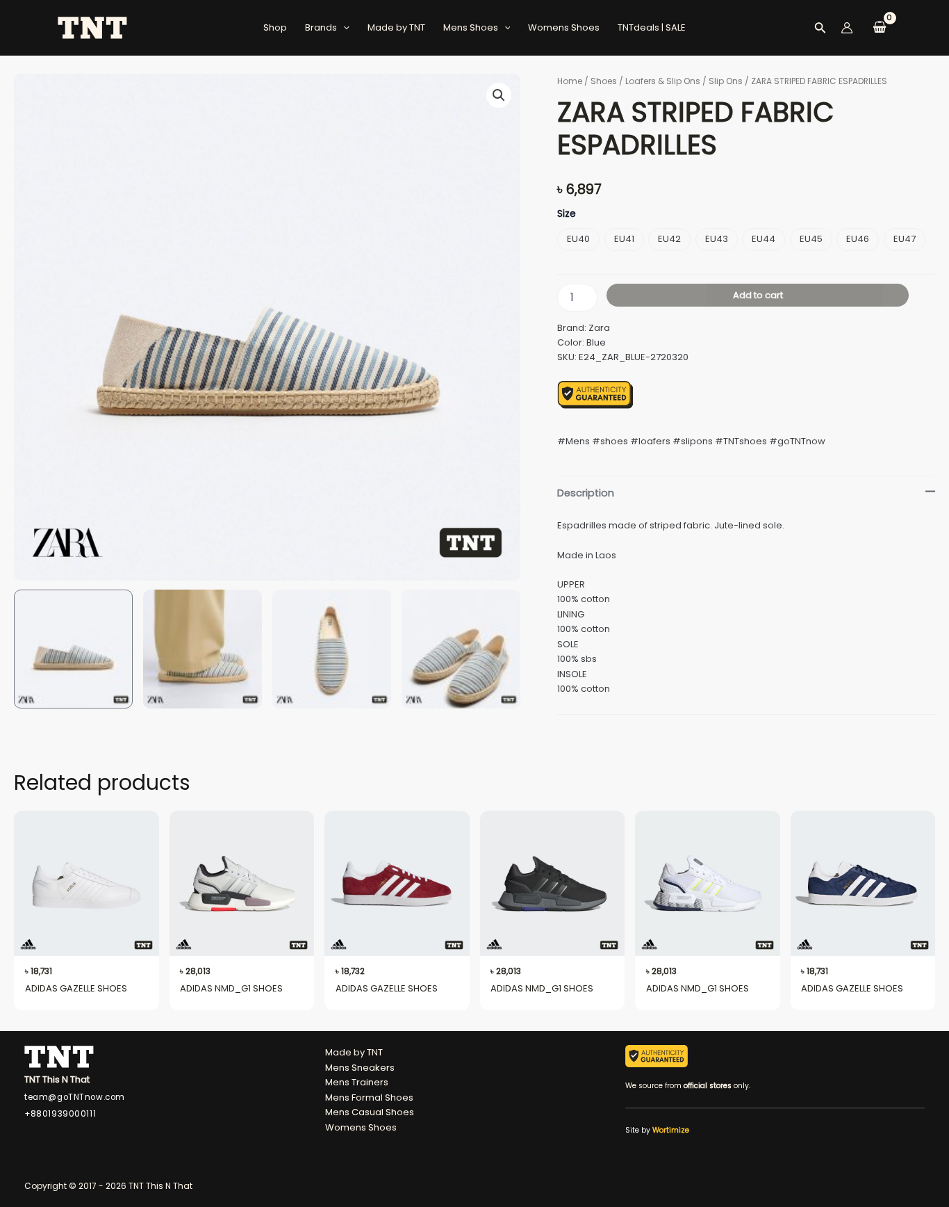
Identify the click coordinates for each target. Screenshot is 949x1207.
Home (569, 81)
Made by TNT (396, 27)
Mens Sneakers (360, 1067)
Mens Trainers (356, 1082)
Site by (657, 1130)
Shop (275, 27)
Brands (321, 27)
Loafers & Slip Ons (662, 81)
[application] (343, 28)
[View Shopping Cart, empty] (879, 28)
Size (566, 213)
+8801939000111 (60, 1113)
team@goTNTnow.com (74, 1097)
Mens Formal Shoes (369, 1097)
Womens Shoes (564, 27)
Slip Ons (726, 81)
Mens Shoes (470, 27)
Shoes (604, 81)
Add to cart (758, 295)
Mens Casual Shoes (369, 1112)
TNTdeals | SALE (652, 27)
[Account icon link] (847, 28)
